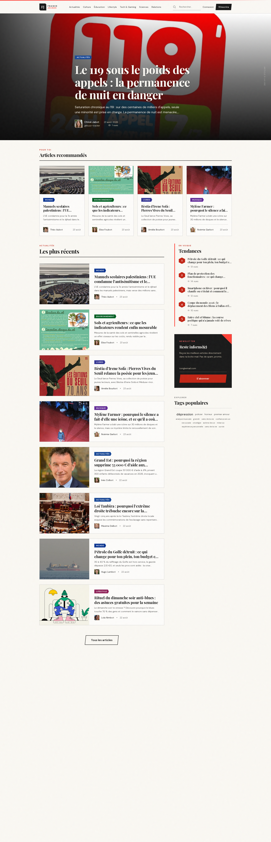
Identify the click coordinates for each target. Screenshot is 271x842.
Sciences (143, 7)
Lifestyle (112, 7)
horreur (208, 414)
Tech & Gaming (128, 7)
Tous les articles (101, 640)
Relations (156, 7)
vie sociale (186, 423)
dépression (184, 414)
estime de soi (209, 423)
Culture (87, 7)
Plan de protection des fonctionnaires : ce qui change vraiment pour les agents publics (207, 275)
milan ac (220, 423)
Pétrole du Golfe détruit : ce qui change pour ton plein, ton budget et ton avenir (209, 260)
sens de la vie (208, 419)
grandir (196, 419)
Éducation (99, 7)
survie (221, 426)
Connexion (208, 7)
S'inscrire (223, 7)
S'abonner (203, 378)
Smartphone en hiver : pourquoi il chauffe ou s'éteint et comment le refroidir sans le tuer (207, 290)
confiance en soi (223, 419)
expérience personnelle (192, 426)
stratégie (197, 423)
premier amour (222, 414)
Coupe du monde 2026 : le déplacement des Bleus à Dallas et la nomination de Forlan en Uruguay (209, 304)
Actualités (74, 7)
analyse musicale (183, 419)
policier (199, 414)
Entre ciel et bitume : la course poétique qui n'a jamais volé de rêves (209, 319)
